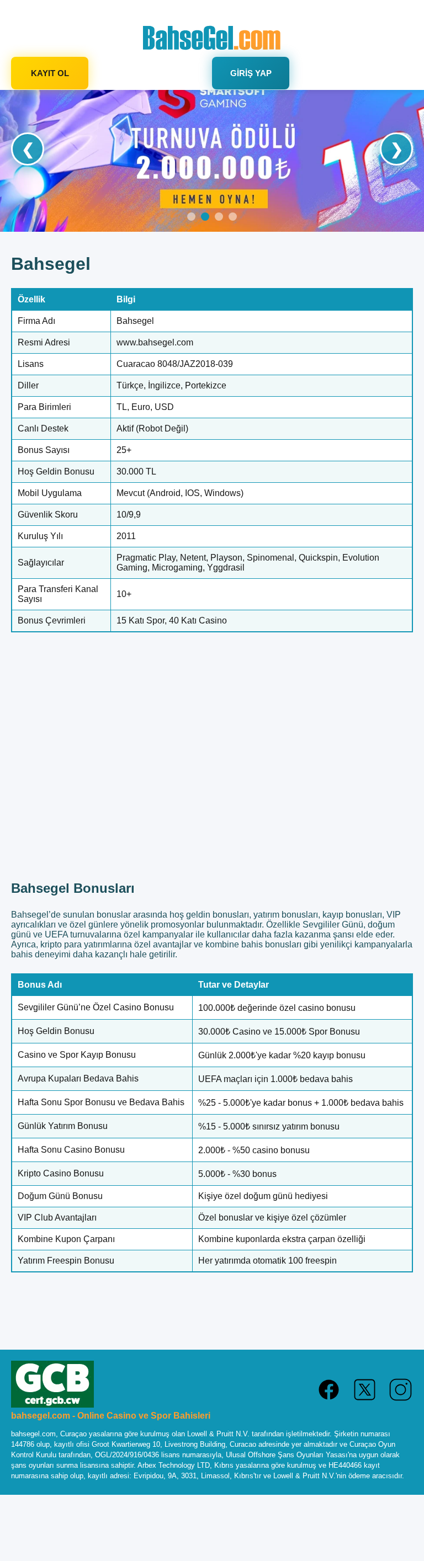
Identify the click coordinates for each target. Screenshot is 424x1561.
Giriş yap (251, 73)
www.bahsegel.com (154, 342)
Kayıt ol (50, 73)
